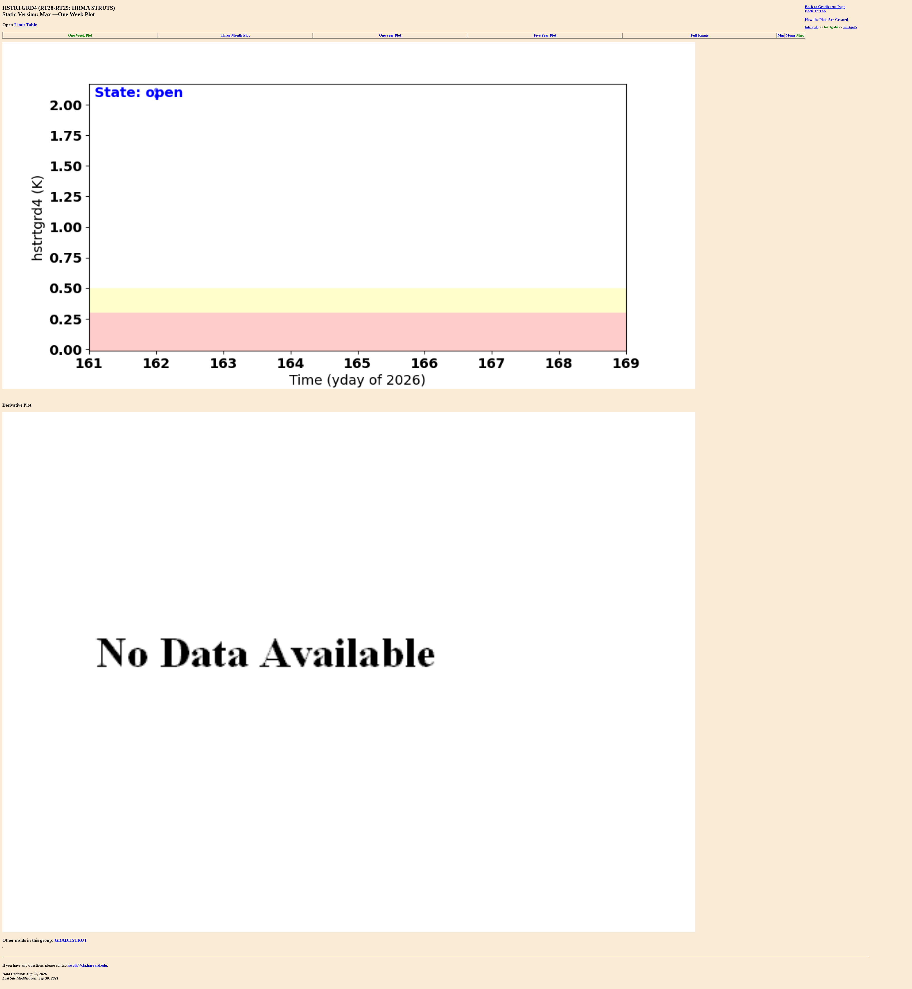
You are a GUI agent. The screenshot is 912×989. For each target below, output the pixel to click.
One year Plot (390, 35)
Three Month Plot (235, 35)
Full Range (699, 35)
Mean (790, 35)
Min (781, 35)
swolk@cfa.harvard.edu (87, 965)
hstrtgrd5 (850, 27)
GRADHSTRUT (71, 940)
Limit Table (25, 24)
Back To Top (815, 11)
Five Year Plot (545, 35)
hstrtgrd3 (811, 27)
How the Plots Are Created (826, 20)
